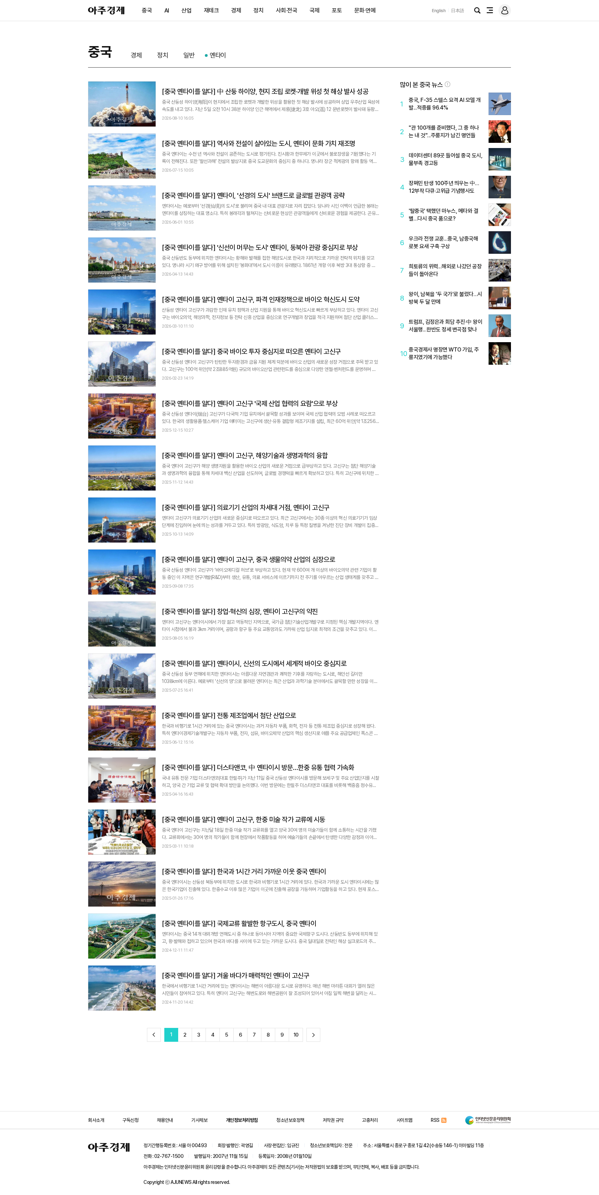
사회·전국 (286, 10)
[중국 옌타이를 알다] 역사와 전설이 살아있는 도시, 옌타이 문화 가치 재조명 (258, 143)
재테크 (211, 10)
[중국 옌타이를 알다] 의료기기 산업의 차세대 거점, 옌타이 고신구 (245, 507)
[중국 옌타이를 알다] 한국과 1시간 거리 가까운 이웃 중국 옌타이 (244, 871)
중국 (147, 10)
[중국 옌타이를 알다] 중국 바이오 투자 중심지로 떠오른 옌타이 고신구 (251, 351)
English (439, 10)
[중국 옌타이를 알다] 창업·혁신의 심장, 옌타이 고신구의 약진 (240, 611)
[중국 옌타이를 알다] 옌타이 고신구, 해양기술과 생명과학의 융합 (245, 455)
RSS (435, 1120)
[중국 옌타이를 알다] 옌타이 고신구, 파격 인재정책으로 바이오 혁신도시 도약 (260, 299)
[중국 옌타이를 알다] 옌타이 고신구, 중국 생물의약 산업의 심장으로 (248, 559)
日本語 (457, 10)
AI (166, 10)
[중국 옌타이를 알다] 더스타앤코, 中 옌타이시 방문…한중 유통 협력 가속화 (258, 767)
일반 (188, 55)
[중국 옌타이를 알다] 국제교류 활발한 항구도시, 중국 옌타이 (239, 923)
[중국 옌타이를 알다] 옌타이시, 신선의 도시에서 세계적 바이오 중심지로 (254, 663)
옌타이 (218, 55)
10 (296, 1035)
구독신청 (130, 1120)
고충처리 (370, 1120)
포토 (337, 10)
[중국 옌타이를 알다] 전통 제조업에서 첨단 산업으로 (229, 715)
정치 (258, 10)
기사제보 (199, 1120)
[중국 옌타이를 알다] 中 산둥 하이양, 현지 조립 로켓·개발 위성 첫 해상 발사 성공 (265, 91)
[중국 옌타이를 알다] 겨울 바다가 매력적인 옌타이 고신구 (235, 975)
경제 (236, 10)
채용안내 (165, 1120)
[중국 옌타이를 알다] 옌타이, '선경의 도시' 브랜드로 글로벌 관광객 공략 (253, 195)
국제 (315, 10)
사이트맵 (405, 1120)
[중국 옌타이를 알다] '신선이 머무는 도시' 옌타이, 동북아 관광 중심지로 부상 (260, 247)
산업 (186, 10)
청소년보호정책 (290, 1120)
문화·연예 (365, 10)
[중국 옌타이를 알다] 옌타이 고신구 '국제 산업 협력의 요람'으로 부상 (249, 403)
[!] (447, 84)
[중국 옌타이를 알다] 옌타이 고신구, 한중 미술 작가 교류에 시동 (243, 819)
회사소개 (96, 1120)
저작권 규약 (333, 1120)
